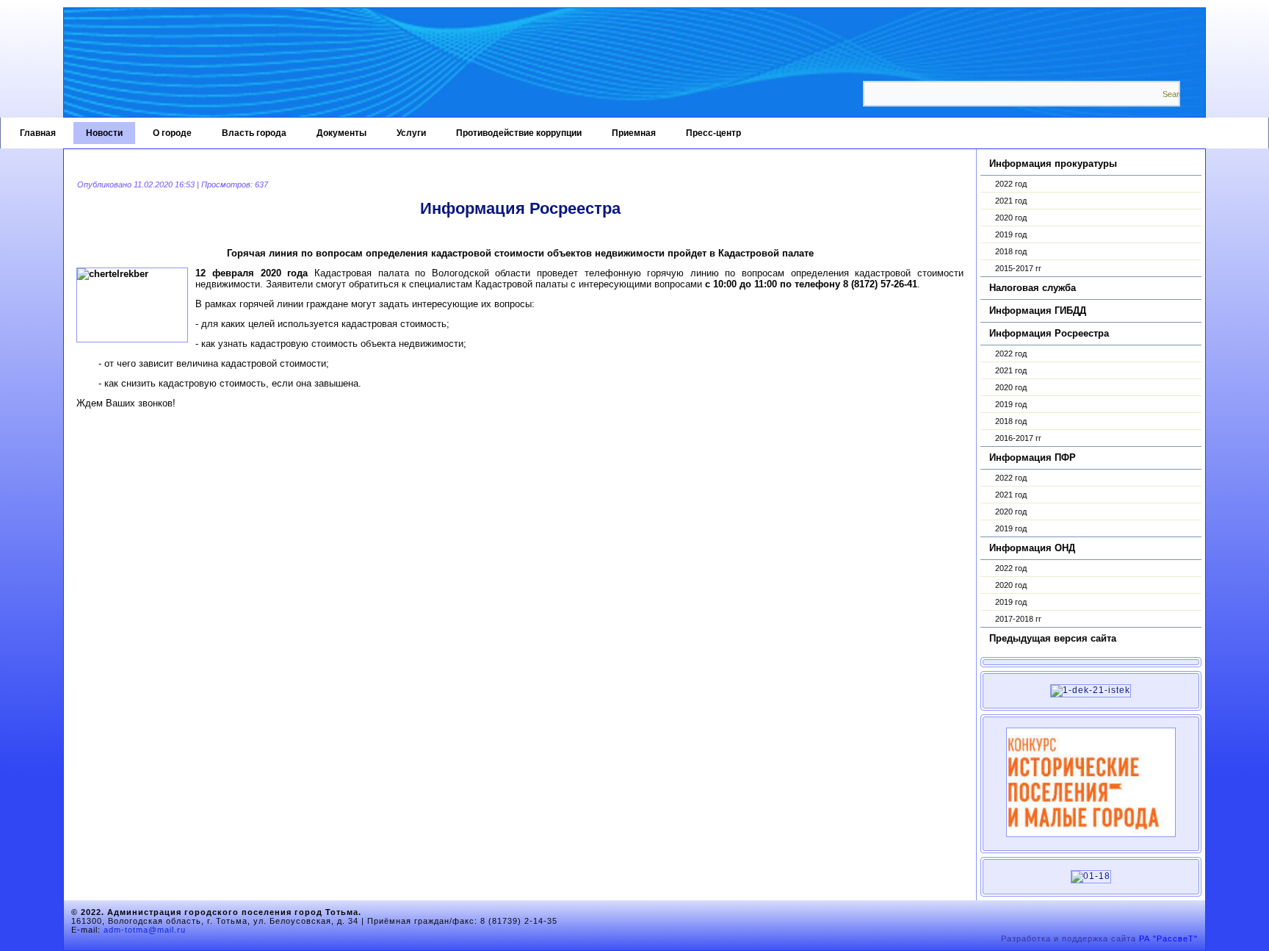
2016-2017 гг (1018, 438)
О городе (172, 133)
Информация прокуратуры (1053, 163)
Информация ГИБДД (1037, 310)
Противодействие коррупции (519, 133)
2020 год (1011, 217)
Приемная (634, 133)
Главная (38, 133)
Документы (341, 133)
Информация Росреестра (1049, 333)
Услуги (411, 133)
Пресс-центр (713, 133)
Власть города (254, 133)
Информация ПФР (1032, 457)
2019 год (1011, 234)
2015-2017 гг (1018, 268)
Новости (104, 133)
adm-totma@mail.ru (145, 929)
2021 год (1011, 200)
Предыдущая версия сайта (1052, 638)
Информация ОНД (1032, 547)
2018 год (1011, 251)
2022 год (1011, 183)
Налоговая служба (1032, 287)
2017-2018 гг (1018, 618)
